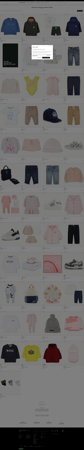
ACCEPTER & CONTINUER (46, 57)
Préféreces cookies (40, 57)
